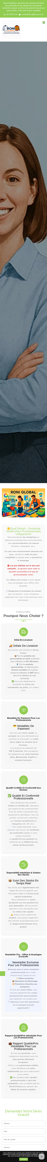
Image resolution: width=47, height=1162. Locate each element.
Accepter (24, 1159)
